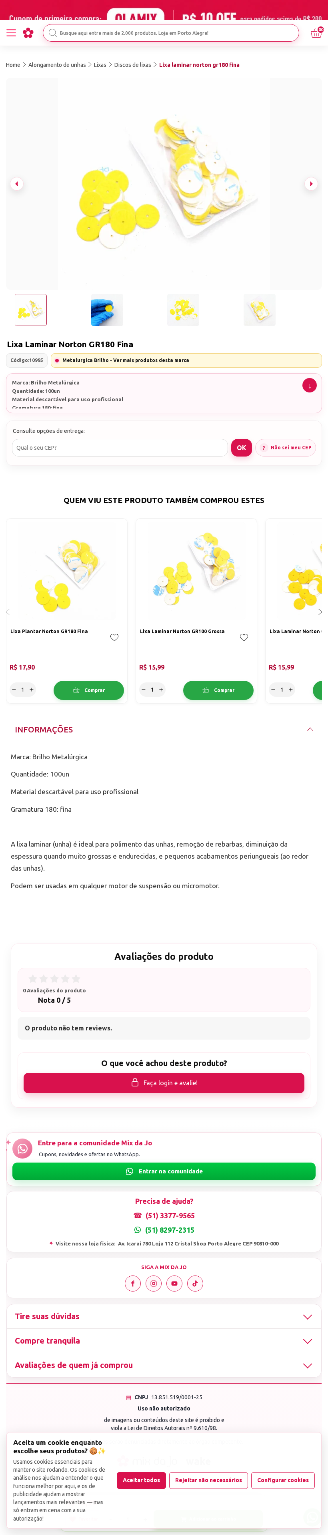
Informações (44, 729)
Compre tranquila (47, 1340)
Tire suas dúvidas (47, 1316)
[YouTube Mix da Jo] (174, 1283)
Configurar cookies (283, 1480)
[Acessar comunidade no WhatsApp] (164, 1171)
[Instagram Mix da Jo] (154, 1283)
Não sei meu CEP (291, 447)
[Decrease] (14, 689)
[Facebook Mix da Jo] (133, 1283)
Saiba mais (309, 385)
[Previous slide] (17, 184)
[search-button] (53, 33)
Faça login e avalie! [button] (171, 1082)
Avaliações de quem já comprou (74, 1365)
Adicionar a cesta (89, 690)
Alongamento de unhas (57, 65)
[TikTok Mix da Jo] (195, 1283)
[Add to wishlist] (114, 643)
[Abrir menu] (11, 33)
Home (13, 65)
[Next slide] (311, 184)
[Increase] (31, 689)
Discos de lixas (132, 65)
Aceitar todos (141, 1480)
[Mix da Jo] (28, 33)
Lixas (100, 65)
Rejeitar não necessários (208, 1480)
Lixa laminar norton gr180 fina (199, 65)
